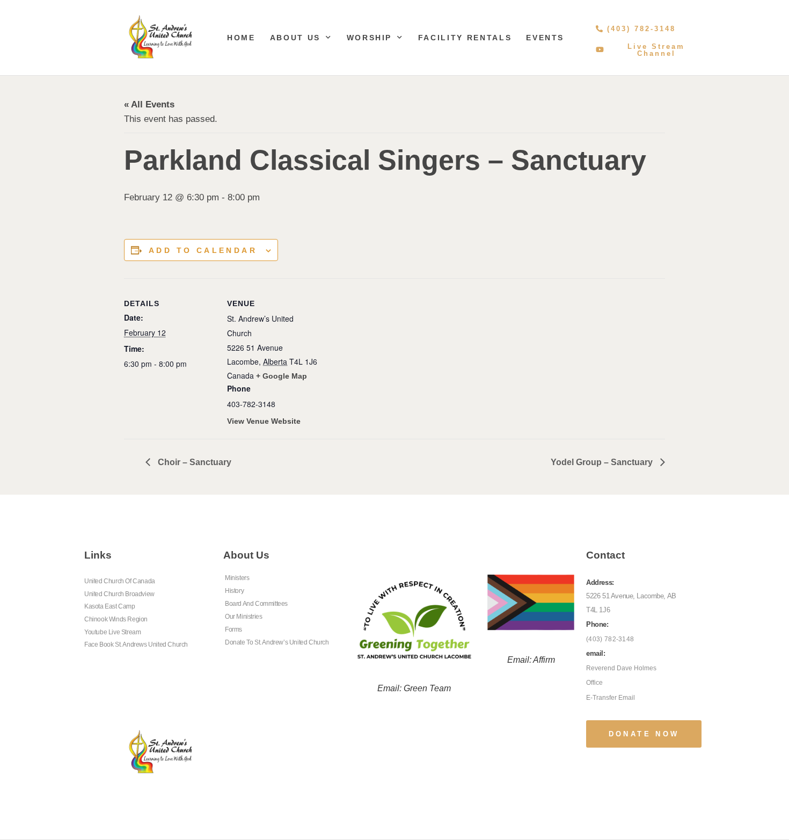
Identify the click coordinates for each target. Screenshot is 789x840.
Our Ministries (243, 616)
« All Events (149, 104)
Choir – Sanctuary (193, 462)
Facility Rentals (465, 37)
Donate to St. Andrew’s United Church (277, 642)
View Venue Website (264, 421)
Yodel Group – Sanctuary (603, 462)
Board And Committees (256, 603)
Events (545, 37)
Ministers (237, 578)
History (234, 591)
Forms (233, 629)
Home (241, 37)
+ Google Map (281, 376)
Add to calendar (203, 250)
